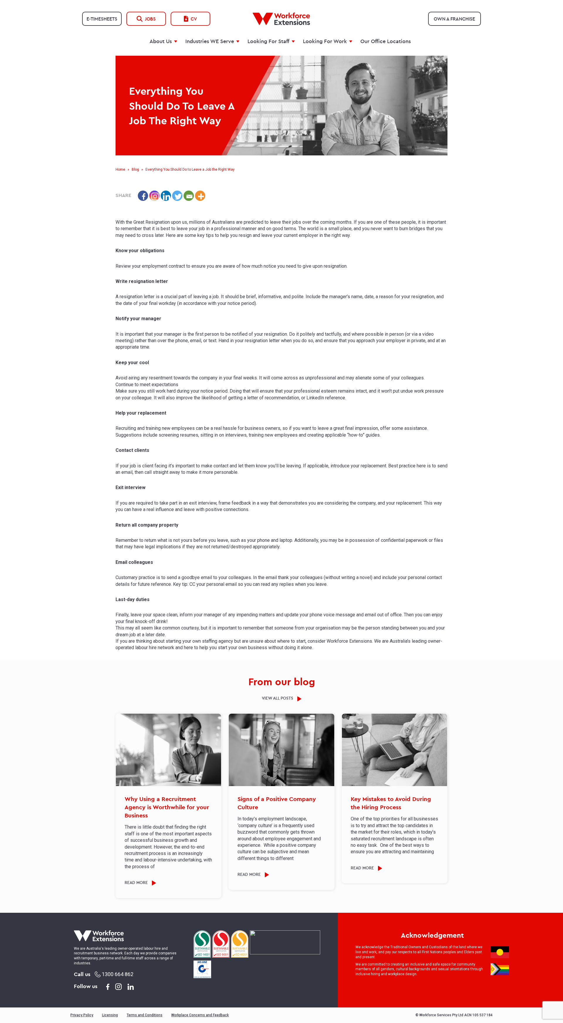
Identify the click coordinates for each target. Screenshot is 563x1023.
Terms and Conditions (144, 1015)
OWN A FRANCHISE (454, 19)
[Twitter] (177, 196)
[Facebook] (143, 196)
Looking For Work (325, 41)
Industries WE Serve (209, 41)
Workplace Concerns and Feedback (200, 1015)
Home (120, 169)
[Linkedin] (166, 196)
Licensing (110, 1015)
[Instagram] (154, 196)
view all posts (278, 698)
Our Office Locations (385, 41)
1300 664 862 (117, 974)
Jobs (150, 19)
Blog (135, 169)
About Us (161, 41)
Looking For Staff (268, 41)
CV (194, 19)
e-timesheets (102, 19)
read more (137, 882)
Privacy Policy (81, 1015)
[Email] (189, 196)
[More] (200, 196)
